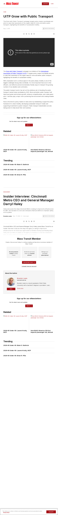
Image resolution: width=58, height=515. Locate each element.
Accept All (51, 511)
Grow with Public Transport (14, 71)
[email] (34, 34)
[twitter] (29, 34)
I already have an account (29, 266)
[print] (54, 34)
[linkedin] (26, 34)
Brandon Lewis (7, 216)
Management (6, 191)
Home (4, 11)
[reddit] (31, 34)
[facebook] (24, 34)
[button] (4, 4)
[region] (29, 512)
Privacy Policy (6, 512)
